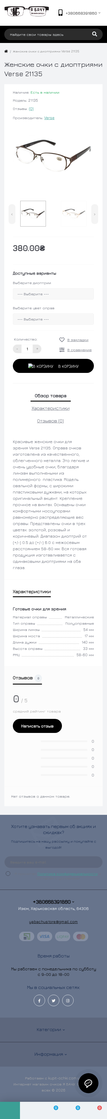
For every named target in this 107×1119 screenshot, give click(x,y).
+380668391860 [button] (52, 902)
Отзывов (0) (50, 420)
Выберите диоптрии (32, 282)
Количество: (26, 339)
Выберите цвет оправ (33, 308)
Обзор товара (50, 395)
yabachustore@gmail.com (53, 921)
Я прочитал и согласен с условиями (58, 875)
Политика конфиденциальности (67, 873)
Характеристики (51, 408)
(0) (31, 108)
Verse (49, 117)
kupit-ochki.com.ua (65, 1078)
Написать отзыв (37, 725)
